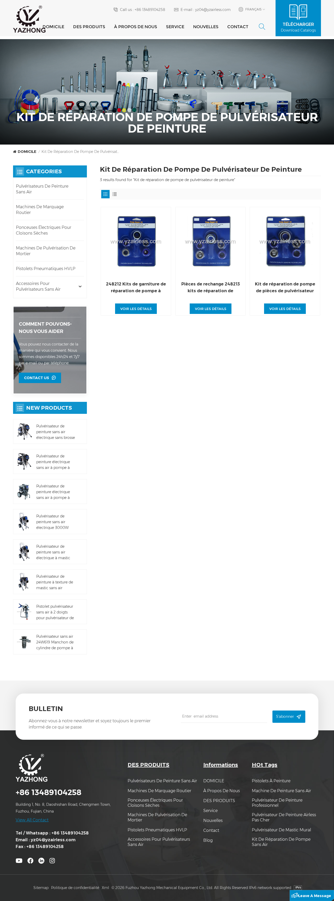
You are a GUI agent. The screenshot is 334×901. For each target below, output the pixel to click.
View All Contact (32, 820)
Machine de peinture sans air (281, 790)
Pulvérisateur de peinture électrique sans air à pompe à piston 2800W (53, 492)
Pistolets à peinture (271, 780)
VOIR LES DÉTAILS (136, 309)
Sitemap (41, 887)
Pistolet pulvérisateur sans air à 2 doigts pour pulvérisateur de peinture (55, 612)
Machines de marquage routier (40, 209)
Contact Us (36, 377)
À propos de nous (135, 26)
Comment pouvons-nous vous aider (45, 327)
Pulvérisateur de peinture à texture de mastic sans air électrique (54, 582)
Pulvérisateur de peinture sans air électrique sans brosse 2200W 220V (55, 432)
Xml (105, 887)
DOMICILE (53, 26)
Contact (237, 26)
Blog (208, 840)
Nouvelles (205, 26)
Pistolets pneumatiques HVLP (45, 268)
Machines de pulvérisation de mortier (45, 251)
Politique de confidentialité (75, 887)
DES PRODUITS (89, 26)
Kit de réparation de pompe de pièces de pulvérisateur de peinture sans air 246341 (285, 288)
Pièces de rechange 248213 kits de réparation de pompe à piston (210, 288)
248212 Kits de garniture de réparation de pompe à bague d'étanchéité (136, 288)
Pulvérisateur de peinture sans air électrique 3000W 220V (52, 522)
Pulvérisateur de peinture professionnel (277, 803)
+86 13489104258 (150, 9)
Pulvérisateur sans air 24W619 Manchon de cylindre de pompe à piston (55, 642)
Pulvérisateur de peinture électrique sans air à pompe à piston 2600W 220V (54, 462)
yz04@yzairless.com (213, 9)
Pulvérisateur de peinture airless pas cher (284, 817)
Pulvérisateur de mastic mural (281, 829)
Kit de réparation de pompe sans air (281, 842)
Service (175, 26)
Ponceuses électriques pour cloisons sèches (43, 230)
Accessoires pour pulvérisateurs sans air (38, 286)
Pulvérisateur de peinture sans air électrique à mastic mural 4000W (53, 552)
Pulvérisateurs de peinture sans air (42, 189)
